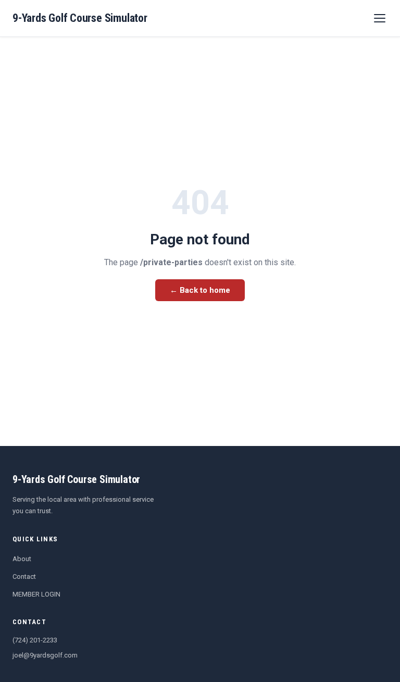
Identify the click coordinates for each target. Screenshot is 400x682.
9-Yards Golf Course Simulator (79, 17)
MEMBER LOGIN (36, 594)
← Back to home (200, 290)
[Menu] (380, 18)
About (21, 559)
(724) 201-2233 (34, 640)
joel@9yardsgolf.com (45, 655)
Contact (24, 576)
